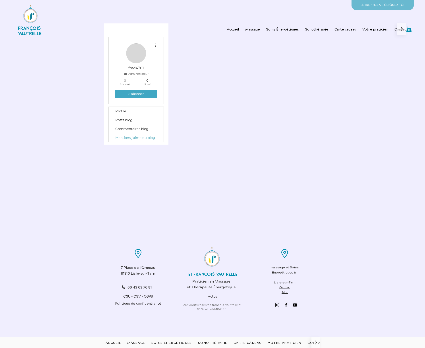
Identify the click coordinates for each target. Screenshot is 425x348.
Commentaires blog (131, 129)
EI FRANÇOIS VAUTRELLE (213, 274)
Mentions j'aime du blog (135, 138)
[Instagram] (277, 305)
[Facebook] (286, 305)
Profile (120, 111)
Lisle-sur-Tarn (285, 282)
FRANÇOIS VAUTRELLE (30, 31)
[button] (282, 29)
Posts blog (123, 120)
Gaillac (284, 287)
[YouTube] (295, 305)
